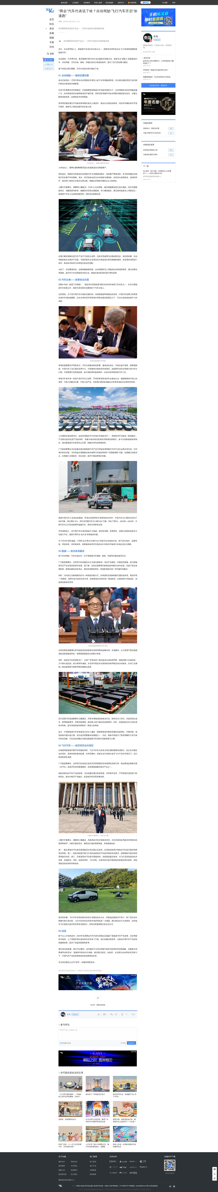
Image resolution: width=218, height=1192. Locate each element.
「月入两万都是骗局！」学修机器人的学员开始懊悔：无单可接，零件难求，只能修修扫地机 (69, 1095)
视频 (51, 37)
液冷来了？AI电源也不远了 (95, 1094)
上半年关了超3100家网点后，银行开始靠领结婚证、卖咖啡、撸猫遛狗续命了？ (97, 1145)
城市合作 (61, 1161)
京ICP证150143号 (125, 1189)
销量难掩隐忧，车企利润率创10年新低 (156, 77)
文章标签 (93, 1170)
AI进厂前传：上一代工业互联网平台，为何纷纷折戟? (69, 1145)
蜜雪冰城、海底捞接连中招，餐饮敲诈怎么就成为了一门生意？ (124, 1120)
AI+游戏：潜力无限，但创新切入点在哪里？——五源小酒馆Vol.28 (157, 172)
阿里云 (79, 1186)
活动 (51, 46)
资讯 (51, 28)
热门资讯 (93, 1161)
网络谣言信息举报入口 (66, 1180)
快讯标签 (93, 1174)
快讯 (51, 23)
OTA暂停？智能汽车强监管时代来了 (155, 70)
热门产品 (93, 1166)
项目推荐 (61, 1166)
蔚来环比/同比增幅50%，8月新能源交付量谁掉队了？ (158, 62)
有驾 (60, 21)
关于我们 (74, 1166)
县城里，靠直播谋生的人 (67, 1119)
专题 (51, 42)
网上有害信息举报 (152, 1186)
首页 (51, 19)
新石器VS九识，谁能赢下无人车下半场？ (124, 1095)
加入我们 (74, 1174)
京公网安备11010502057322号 (141, 1189)
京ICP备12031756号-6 (112, 1189)
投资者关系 (62, 1174)
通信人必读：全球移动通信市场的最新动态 (124, 1145)
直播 (51, 32)
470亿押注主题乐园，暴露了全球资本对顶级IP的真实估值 (97, 1120)
